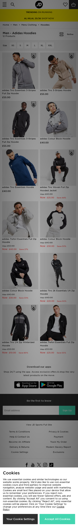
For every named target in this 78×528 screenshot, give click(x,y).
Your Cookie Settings (20, 519)
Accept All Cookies (57, 519)
